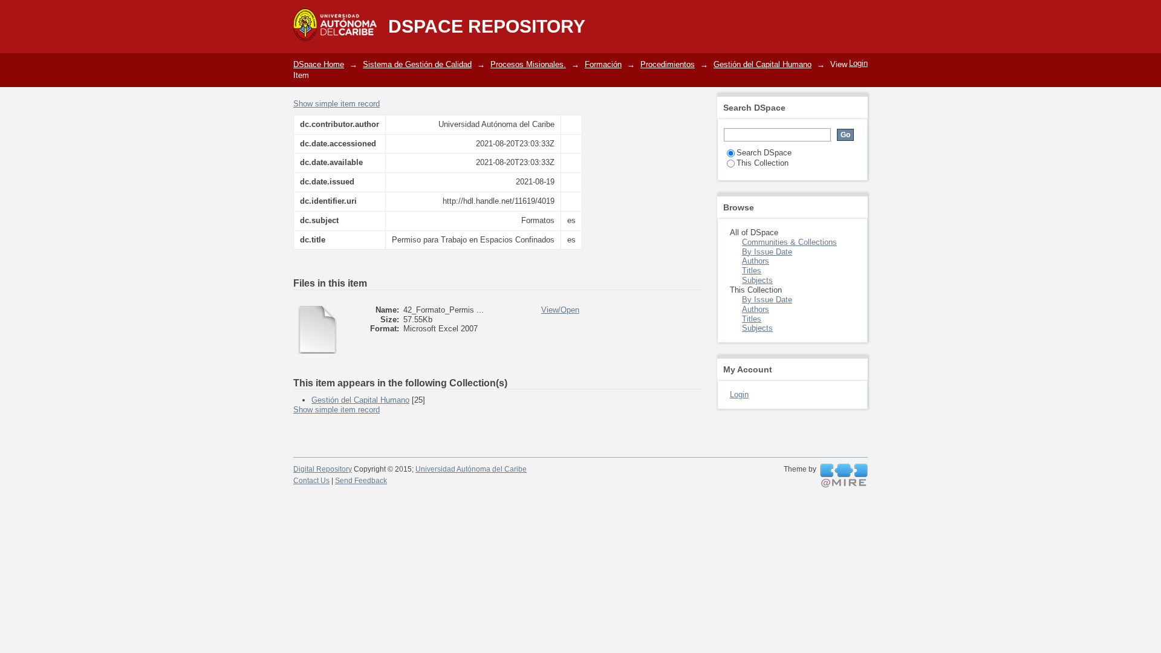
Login (858, 63)
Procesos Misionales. (528, 64)
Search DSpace (764, 152)
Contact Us (311, 480)
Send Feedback (361, 480)
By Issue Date (767, 251)
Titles (751, 270)
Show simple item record (336, 103)
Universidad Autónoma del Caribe (471, 469)
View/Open (560, 309)
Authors (755, 260)
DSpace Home (318, 64)
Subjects (757, 280)
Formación (603, 64)
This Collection (763, 162)
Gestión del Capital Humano (762, 64)
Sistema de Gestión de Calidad (417, 64)
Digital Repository (322, 469)
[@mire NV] (844, 476)
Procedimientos (667, 64)
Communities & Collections (789, 242)
